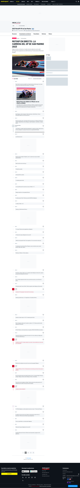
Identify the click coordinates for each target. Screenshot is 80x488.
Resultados (36, 34)
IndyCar (23, 1)
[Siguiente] (33, 453)
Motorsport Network (35, 486)
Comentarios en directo (25, 34)
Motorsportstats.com (45, 475)
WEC (32, 1)
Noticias (44, 34)
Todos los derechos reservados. (45, 486)
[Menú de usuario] (78, 1)
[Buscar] (76, 1)
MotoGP (17, 1)
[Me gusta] (43, 81)
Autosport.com (44, 474)
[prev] (23, 453)
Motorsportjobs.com (45, 472)
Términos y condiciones (32, 484)
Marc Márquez (36, 4)
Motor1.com (44, 470)
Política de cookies (40, 484)
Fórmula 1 (12, 1)
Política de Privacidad (47, 484)
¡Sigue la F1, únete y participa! (57, 4)
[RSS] (23, 480)
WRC (28, 1)
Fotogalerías (43, 4)
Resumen (14, 34)
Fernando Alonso (29, 4)
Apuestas (49, 4)
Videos (50, 34)
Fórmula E (37, 1)
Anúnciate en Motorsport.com (67, 471)
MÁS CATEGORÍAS (45, 1)
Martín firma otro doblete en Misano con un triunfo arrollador (28, 102)
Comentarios (65, 470)
